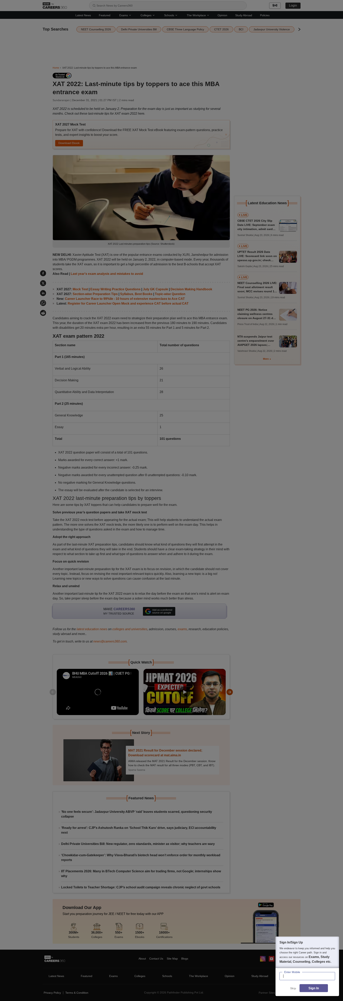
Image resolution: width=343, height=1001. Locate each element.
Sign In (313, 988)
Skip (293, 988)
